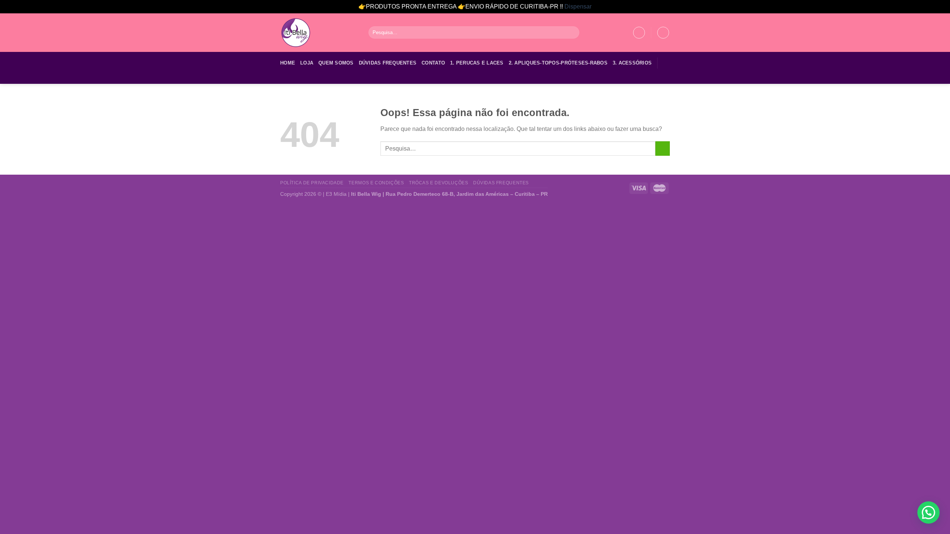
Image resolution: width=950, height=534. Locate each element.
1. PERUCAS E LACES (477, 63)
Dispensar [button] (578, 6)
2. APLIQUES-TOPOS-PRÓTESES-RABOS (558, 63)
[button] (928, 512)
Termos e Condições (376, 182)
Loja (306, 63)
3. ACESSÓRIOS (632, 63)
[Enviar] (572, 32)
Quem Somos (336, 63)
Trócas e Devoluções (438, 182)
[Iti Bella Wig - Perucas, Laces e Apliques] (318, 32)
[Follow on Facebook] (285, 79)
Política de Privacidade (312, 182)
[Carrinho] (663, 33)
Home (287, 63)
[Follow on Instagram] (295, 79)
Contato (433, 63)
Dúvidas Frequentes (388, 63)
